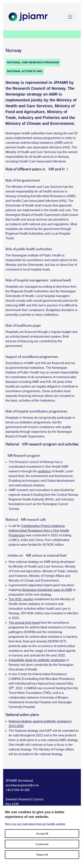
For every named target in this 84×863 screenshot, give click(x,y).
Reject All (42, 854)
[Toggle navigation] (69, 17)
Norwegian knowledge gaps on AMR (46, 590)
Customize (42, 844)
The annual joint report (24, 622)
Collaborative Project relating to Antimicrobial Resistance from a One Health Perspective (39, 530)
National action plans (24, 71)
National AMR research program (33, 62)
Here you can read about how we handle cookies (35, 823)
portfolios (44, 471)
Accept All (42, 833)
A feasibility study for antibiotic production (37, 660)
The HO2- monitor (21, 599)
